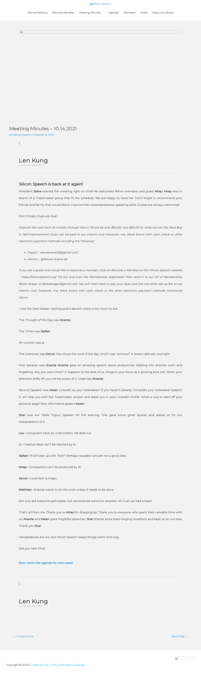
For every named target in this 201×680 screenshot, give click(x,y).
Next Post (179, 636)
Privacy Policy (50, 665)
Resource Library (163, 12)
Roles (144, 12)
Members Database (73, 665)
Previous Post (24, 636)
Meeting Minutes (90, 12)
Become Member (63, 12)
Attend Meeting (37, 12)
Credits (34, 665)
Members (130, 12)
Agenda (114, 12)
